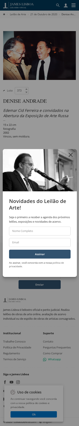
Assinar (40, 254)
